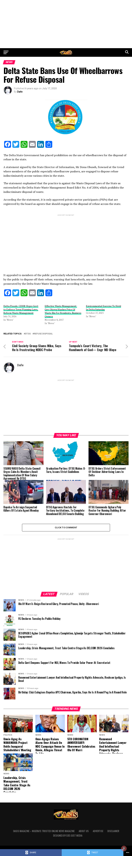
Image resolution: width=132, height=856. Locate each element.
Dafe (20, 91)
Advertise (98, 831)
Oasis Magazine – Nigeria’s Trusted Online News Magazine (44, 831)
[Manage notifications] (124, 848)
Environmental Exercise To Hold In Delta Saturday (103, 307)
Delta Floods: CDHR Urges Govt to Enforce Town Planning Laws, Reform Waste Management (20, 309)
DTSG (28, 334)
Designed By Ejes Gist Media (67, 835)
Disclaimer (113, 831)
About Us (84, 831)
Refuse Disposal (43, 334)
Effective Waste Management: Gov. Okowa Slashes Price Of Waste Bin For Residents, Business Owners (63, 311)
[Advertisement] (66, 24)
